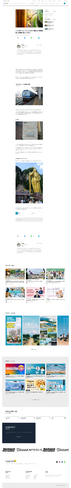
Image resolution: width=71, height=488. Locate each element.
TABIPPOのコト (47, 14)
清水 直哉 (53, 283)
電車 (20, 219)
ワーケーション (50, 15)
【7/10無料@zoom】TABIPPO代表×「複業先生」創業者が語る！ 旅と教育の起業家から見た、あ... (35, 376)
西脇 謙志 (12, 284)
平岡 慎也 (22, 243)
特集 (21, 3)
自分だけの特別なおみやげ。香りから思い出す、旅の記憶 (34, 281)
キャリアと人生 (48, 280)
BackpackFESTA (46, 3)
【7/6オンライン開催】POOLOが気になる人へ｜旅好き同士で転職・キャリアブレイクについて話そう (15, 392)
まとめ (18, 219)
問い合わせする (19, 436)
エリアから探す (8, 280)
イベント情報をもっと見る (35, 399)
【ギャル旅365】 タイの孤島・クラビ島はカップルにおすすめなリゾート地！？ (55, 300)
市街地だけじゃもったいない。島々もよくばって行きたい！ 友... (51, 26)
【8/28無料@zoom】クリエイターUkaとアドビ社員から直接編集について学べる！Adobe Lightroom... (15, 376)
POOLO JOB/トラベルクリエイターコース (50, 13)
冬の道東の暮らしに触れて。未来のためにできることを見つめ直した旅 (15, 300)
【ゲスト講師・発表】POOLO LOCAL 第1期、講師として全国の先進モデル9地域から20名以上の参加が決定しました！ (55, 282)
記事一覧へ (23, 47)
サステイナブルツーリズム (9, 298)
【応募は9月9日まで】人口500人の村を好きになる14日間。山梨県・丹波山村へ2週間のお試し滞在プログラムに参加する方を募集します (15, 282)
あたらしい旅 (51, 14)
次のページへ (34, 213)
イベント (24, 3)
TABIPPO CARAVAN (28, 280)
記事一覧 (18, 3)
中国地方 (49, 24)
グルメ (42, 3)
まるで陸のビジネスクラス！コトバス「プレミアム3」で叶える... (51, 29)
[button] (64, 313)
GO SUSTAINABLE (51, 3)
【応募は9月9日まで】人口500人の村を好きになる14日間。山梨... (51, 22)
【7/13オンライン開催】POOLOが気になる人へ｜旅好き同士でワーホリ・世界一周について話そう (55, 376)
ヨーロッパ (46, 15)
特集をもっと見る (33, 349)
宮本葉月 (32, 282)
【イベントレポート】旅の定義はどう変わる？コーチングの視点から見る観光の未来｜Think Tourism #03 (35, 300)
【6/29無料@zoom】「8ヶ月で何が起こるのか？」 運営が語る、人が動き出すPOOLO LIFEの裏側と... (55, 392)
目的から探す (48, 298)
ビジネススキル (38, 3)
